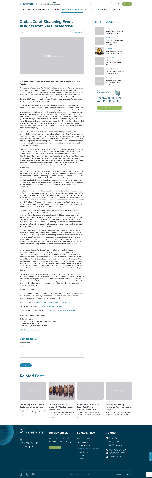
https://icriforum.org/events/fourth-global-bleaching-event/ (55, 302)
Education (81, 455)
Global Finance (83, 445)
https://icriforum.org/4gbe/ (53, 306)
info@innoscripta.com (118, 456)
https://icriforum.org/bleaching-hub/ (62, 310)
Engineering (82, 442)
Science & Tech (83, 438)
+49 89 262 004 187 (117, 450)
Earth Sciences (78, 32)
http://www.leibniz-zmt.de (29, 330)
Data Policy (129, 474)
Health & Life (82, 452)
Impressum (119, 474)
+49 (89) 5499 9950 (117, 453)
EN (118, 3)
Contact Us (127, 4)
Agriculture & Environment (88, 448)
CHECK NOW (55, 447)
